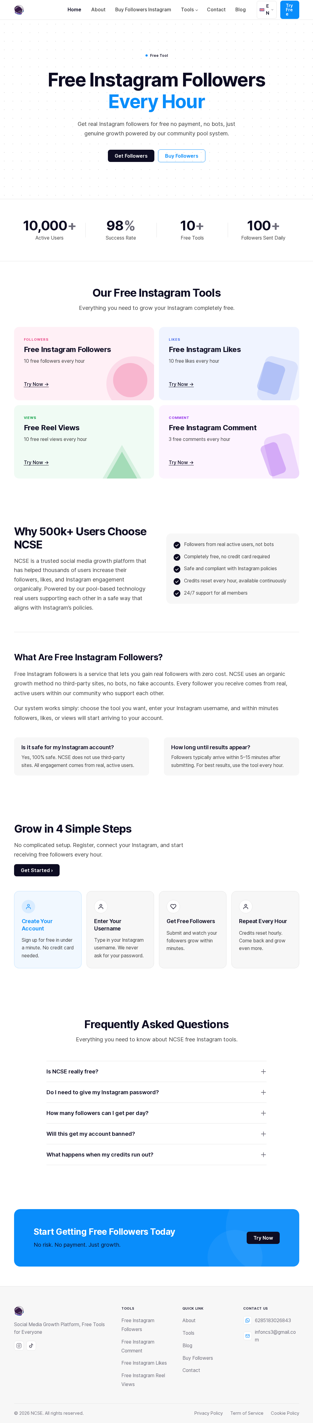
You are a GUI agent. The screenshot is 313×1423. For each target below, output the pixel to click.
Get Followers (131, 156)
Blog (240, 10)
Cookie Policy (285, 1413)
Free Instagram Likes (144, 1363)
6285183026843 (273, 1320)
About (98, 10)
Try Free (289, 10)
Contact (216, 10)
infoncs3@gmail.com (275, 1336)
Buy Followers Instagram (143, 10)
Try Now (263, 1238)
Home (74, 10)
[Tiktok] (31, 1346)
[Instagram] (19, 1346)
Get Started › (37, 870)
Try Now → (36, 384)
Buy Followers (181, 156)
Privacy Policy (208, 1413)
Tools (187, 10)
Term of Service (246, 1413)
